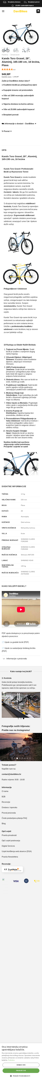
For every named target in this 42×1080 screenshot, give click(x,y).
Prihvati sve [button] (21, 1071)
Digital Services (8, 846)
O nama (5, 791)
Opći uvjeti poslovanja (11, 841)
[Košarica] (38, 11)
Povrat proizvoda (9, 813)
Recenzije (6, 802)
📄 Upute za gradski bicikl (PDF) (15, 642)
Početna (5, 55)
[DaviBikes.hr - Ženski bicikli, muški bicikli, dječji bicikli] (20, 11)
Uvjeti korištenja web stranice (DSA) (17, 851)
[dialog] (21, 1061)
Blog (4, 824)
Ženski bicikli (14, 55)
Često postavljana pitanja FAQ (14, 818)
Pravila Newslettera (10, 857)
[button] (21, 1075)
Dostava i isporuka (9, 807)
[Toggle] (4, 658)
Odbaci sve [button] (21, 1065)
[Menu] (3, 11)
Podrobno (11, 1060)
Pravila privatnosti (9, 835)
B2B (3, 797)
